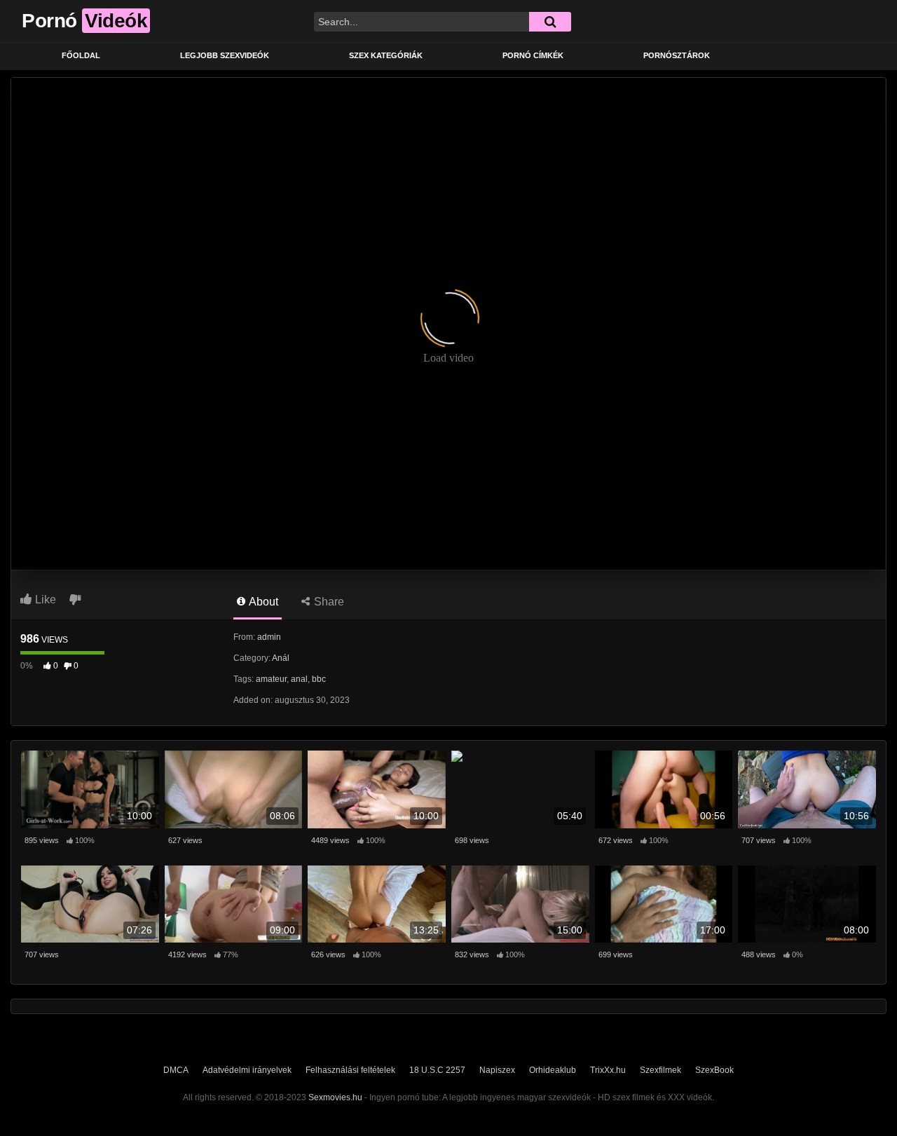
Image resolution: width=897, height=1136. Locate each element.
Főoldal (81, 55)
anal (299, 679)
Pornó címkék (532, 55)
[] (550, 22)
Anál (280, 658)
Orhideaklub (552, 1070)
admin (269, 637)
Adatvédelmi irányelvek (247, 1070)
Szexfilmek (660, 1070)
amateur (271, 679)
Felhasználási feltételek (350, 1070)
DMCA (176, 1070)
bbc (319, 679)
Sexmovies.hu (335, 1097)
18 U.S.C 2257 (437, 1070)
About (262, 602)
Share (327, 602)
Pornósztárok (676, 55)
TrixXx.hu (608, 1070)
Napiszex (497, 1070)
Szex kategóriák (386, 55)
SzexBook (714, 1070)
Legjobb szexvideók (224, 55)
